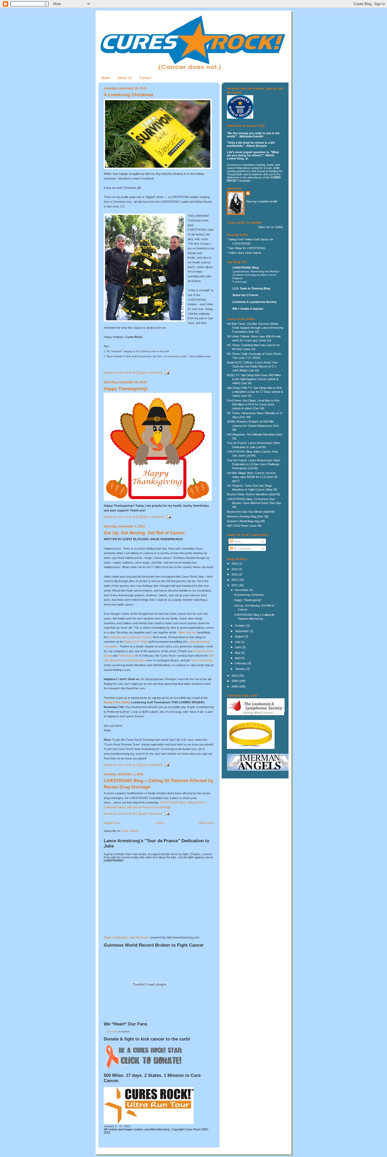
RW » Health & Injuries (247, 308)
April (238, 658)
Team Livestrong (201, 660)
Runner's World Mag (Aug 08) (246, 521)
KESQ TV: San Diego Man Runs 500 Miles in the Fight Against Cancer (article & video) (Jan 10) (254, 379)
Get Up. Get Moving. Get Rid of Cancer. (145, 532)
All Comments (242, 548)
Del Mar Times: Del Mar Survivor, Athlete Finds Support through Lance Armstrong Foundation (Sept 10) (255, 327)
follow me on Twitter (270, 227)
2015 (235, 563)
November (242, 590)
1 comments (156, 516)
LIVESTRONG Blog (245, 267)
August (240, 636)
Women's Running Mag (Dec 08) (248, 516)
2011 (235, 585)
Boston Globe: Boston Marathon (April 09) (253, 494)
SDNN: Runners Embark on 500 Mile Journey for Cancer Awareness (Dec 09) (253, 425)
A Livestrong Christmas (128, 94)
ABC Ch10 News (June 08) (244, 525)
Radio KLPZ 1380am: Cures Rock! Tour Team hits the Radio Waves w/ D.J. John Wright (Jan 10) (252, 366)
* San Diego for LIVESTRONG (246, 248)
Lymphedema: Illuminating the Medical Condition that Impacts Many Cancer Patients (255, 275)
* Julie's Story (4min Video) (244, 252)
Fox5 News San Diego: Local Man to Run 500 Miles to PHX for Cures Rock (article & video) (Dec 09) (253, 404)
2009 (235, 680)
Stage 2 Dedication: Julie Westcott (125, 937)
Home (105, 78)
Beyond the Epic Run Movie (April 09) (251, 511)
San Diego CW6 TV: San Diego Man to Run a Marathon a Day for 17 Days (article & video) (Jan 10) (255, 391)
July (238, 641)
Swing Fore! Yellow (136, 641)
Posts (237, 541)
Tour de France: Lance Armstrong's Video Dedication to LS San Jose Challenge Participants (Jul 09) (253, 464)
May (238, 652)
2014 (235, 569)
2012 (235, 579)
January (240, 668)
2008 (235, 686)
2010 (235, 675)
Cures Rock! (112, 1031)
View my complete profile (261, 201)
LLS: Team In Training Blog (251, 288)
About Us (125, 78)
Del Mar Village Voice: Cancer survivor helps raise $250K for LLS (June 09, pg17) (252, 476)
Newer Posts (112, 823)
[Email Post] (166, 372)
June (238, 647)
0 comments (154, 813)
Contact (145, 78)
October (240, 625)
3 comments (154, 372)
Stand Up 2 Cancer (245, 295)
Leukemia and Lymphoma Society (129, 637)
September (242, 631)
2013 (235, 574)
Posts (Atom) (129, 830)
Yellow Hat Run (186, 632)
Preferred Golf (127, 655)
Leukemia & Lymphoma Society (254, 301)
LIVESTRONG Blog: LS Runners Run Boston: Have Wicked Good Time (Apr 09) (254, 503)
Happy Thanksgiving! (126, 388)
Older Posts (206, 823)
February (241, 663)
